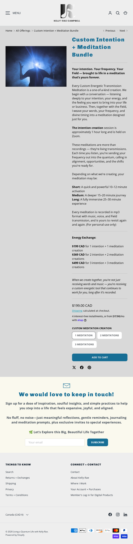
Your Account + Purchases (86, 489)
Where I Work (78, 483)
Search (10, 472)
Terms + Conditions (17, 495)
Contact (75, 472)
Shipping (77, 310)
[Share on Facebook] (82, 367)
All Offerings (23, 30)
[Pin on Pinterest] (89, 367)
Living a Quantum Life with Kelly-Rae (30, 531)
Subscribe (97, 442)
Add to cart (100, 357)
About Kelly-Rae (80, 477)
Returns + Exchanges (18, 477)
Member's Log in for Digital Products (92, 495)
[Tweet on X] (74, 367)
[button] (125, 13)
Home (9, 30)
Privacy (10, 489)
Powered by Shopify (15, 534)
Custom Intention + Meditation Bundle (56, 30)
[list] (37, 67)
